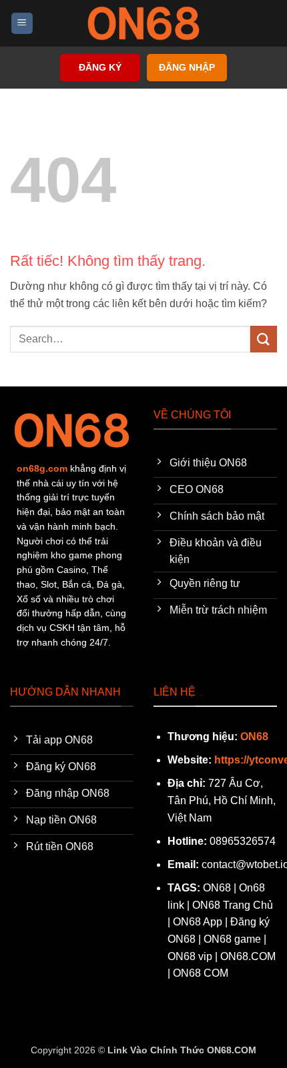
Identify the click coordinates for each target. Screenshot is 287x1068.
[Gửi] (263, 339)
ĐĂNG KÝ (100, 68)
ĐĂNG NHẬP (187, 68)
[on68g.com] (143, 23)
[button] (22, 24)
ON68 (254, 736)
